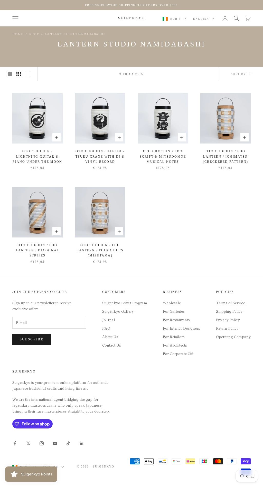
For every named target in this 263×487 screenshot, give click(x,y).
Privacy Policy (228, 319)
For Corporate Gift (178, 353)
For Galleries (174, 311)
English (201, 18)
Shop (34, 34)
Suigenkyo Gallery (118, 311)
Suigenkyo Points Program (124, 302)
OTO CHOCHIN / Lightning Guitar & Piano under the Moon (37, 156)
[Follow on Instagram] (41, 443)
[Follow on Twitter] (28, 443)
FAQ (106, 328)
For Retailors (174, 336)
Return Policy (227, 328)
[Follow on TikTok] (68, 443)
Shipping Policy (229, 311)
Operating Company (233, 336)
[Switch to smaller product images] (18, 74)
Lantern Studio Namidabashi (75, 34)
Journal (108, 319)
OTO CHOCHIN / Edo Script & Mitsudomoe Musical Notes (163, 156)
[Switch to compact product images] (27, 74)
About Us (110, 336)
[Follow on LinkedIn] (81, 443)
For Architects (175, 345)
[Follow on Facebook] (14, 443)
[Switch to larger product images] (10, 74)
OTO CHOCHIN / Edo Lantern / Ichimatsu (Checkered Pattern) (225, 156)
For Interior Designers (181, 328)
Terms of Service (230, 302)
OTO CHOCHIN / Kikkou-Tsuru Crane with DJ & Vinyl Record (100, 156)
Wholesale (172, 302)
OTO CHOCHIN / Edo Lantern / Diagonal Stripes (37, 250)
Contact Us (111, 345)
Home (18, 34)
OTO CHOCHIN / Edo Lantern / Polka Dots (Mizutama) (100, 250)
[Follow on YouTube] (55, 443)
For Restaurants (176, 319)
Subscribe (31, 339)
